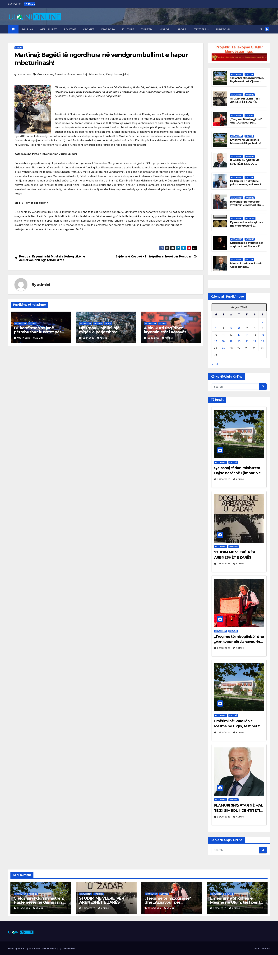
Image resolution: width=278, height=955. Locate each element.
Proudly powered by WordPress (24, 948)
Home (256, 948)
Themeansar (68, 948)
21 (247, 341)
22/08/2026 (224, 648)
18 (223, 341)
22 (254, 341)
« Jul (215, 364)
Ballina (27, 29)
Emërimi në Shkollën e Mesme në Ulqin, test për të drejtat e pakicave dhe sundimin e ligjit (246, 144)
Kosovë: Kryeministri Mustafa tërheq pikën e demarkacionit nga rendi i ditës (52, 258)
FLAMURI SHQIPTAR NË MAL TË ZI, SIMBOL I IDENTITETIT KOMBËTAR (245, 164)
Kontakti (266, 948)
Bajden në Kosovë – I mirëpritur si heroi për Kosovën (154, 256)
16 (262, 334)
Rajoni (18, 48)
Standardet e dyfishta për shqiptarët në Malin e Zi (246, 244)
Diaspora (108, 29)
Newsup (54, 948)
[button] (261, 29)
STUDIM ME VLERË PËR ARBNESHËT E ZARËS (244, 100)
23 (262, 341)
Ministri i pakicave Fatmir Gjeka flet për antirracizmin (246, 267)
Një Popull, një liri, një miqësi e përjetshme (99, 330)
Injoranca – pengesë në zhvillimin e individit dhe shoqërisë (246, 205)
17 (215, 341)
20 (239, 341)
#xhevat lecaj (96, 74)
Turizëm (147, 29)
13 (239, 334)
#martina (60, 74)
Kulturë (128, 29)
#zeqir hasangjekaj (117, 74)
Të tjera (200, 29)
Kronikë (88, 29)
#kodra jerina (45, 74)
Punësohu (223, 29)
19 (231, 341)
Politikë (70, 29)
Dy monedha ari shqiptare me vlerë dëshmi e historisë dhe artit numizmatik (247, 227)
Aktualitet (48, 29)
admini (43, 284)
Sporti (182, 29)
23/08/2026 (224, 479)
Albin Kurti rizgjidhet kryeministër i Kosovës (165, 330)
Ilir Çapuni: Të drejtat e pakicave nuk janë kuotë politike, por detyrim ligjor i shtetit (246, 186)
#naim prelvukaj (77, 74)
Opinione (250, 95)
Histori (165, 29)
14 (247, 334)
